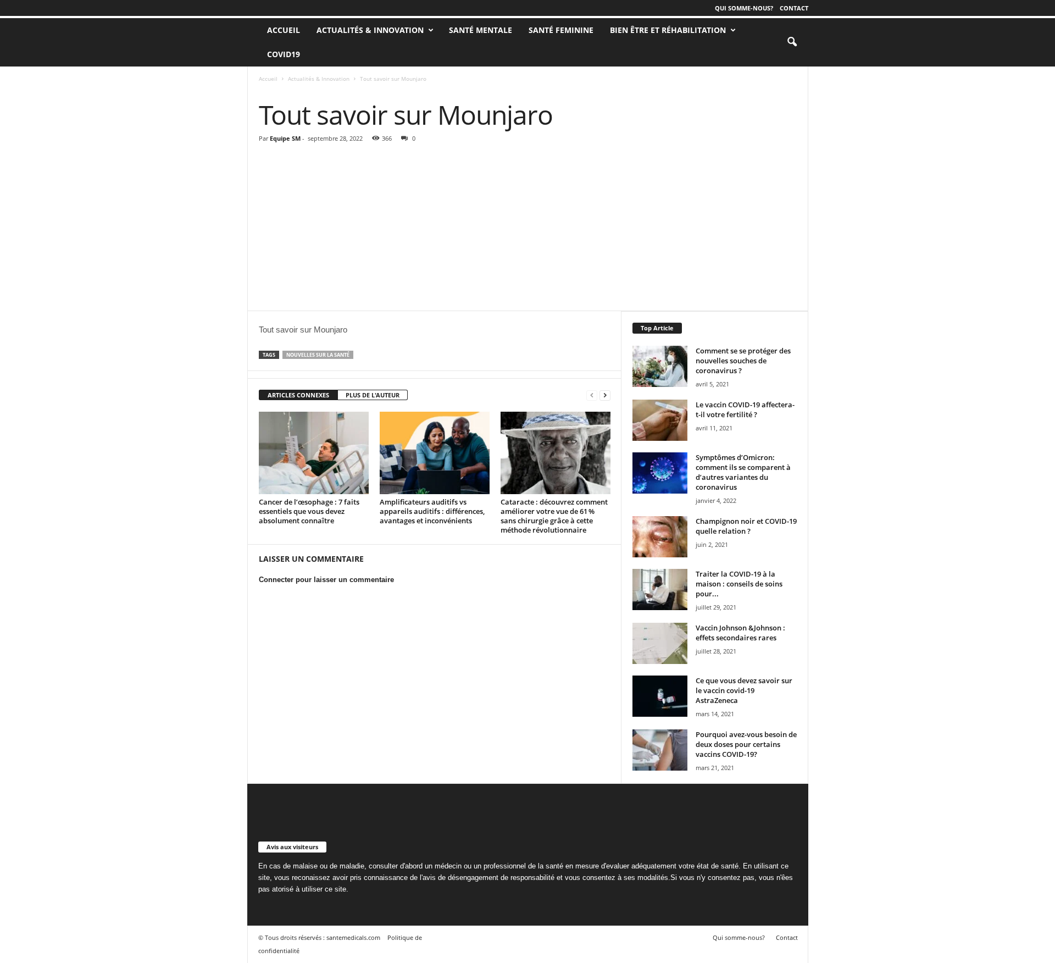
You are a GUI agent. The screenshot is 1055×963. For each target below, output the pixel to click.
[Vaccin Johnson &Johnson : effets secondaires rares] (659, 643)
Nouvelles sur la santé (317, 354)
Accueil (268, 78)
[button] (792, 42)
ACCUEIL (283, 30)
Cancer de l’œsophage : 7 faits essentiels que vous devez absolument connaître (309, 511)
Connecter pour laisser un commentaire (326, 579)
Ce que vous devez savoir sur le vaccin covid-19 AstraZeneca (744, 690)
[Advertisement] (528, 228)
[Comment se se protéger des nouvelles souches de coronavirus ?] (659, 366)
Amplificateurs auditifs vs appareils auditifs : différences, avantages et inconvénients (432, 511)
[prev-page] (591, 395)
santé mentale (480, 30)
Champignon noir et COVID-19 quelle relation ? (746, 526)
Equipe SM (285, 138)
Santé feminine (561, 30)
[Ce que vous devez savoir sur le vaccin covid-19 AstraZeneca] (659, 696)
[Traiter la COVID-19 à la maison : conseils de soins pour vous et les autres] (659, 589)
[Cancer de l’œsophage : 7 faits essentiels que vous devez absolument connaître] (314, 453)
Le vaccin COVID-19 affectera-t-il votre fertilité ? (745, 409)
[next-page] (604, 395)
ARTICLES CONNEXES (298, 395)
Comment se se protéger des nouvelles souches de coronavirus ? (743, 360)
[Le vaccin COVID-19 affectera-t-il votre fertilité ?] (659, 420)
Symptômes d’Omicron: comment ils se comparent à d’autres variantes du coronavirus (743, 472)
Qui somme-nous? (744, 8)
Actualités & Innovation (370, 30)
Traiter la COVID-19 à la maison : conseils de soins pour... (739, 584)
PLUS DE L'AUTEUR (372, 395)
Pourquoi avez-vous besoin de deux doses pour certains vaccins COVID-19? (746, 744)
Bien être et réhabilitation (668, 30)
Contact (794, 8)
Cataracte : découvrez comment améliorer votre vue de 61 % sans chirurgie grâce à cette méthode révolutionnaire (554, 516)
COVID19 (283, 54)
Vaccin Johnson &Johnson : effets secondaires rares (740, 633)
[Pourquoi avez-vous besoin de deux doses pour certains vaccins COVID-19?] (659, 750)
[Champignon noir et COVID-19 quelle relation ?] (659, 536)
